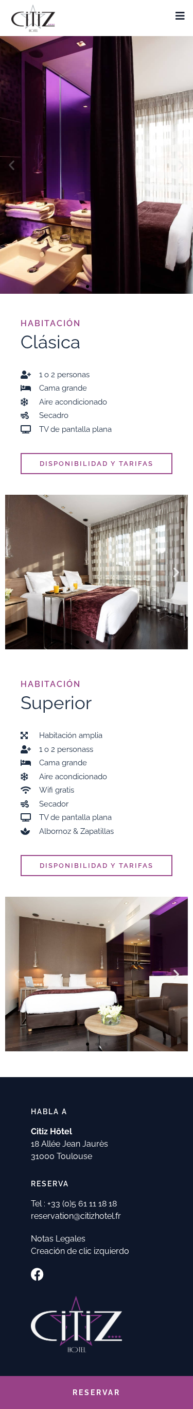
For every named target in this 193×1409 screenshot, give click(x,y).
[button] (11, 164)
